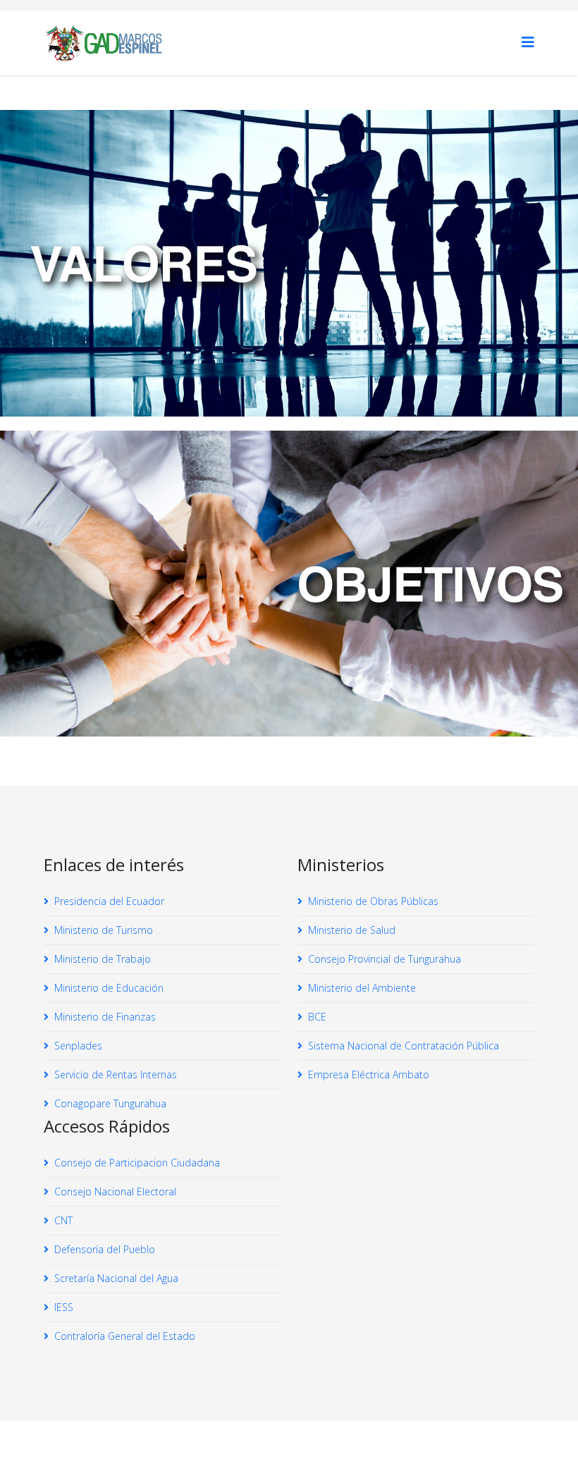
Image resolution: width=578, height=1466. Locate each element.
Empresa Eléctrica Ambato (368, 1074)
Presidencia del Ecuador (109, 901)
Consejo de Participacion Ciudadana (137, 1162)
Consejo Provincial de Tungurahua (384, 959)
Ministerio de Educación (109, 987)
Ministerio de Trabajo (102, 959)
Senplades (78, 1045)
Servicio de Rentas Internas (115, 1074)
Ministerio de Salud (351, 930)
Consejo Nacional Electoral (115, 1191)
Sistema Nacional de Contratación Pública (403, 1045)
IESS (63, 1307)
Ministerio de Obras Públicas (373, 901)
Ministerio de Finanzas (105, 1016)
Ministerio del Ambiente (362, 987)
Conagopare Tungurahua (110, 1103)
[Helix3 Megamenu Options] (528, 42)
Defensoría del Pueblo (104, 1249)
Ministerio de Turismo (103, 930)
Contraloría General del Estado (124, 1336)
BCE (317, 1016)
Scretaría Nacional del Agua (116, 1278)
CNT (63, 1220)
